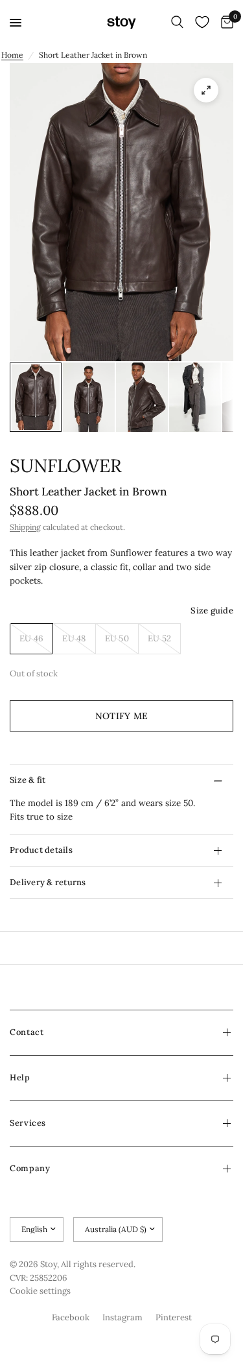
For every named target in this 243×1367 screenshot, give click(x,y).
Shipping (25, 527)
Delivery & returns (48, 882)
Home (12, 55)
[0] (224, 22)
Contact (26, 1032)
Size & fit (28, 779)
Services (28, 1122)
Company (30, 1168)
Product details (41, 849)
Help (20, 1077)
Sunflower (66, 465)
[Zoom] (206, 90)
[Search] (177, 22)
